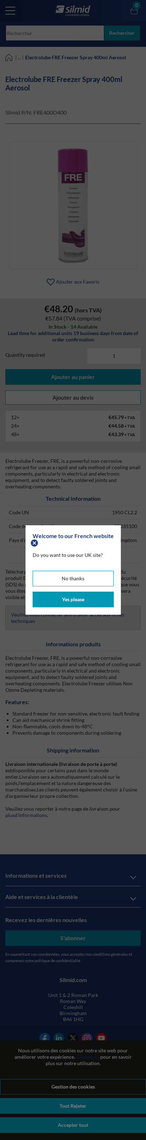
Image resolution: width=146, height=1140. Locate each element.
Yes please (73, 599)
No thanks (73, 578)
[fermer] (35, 542)
